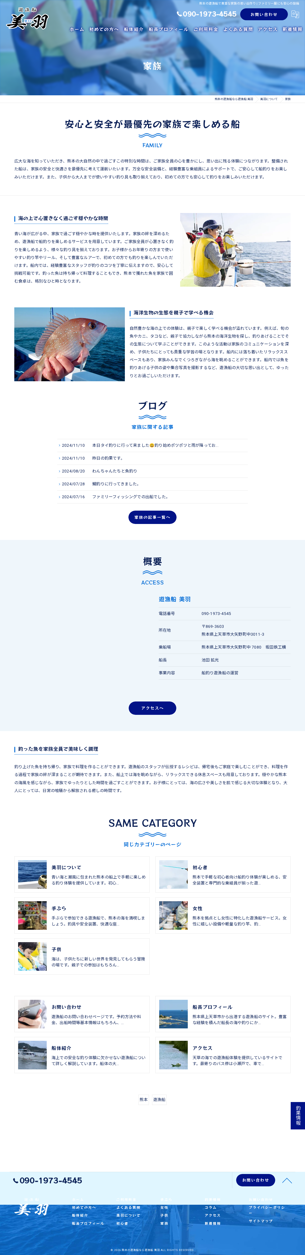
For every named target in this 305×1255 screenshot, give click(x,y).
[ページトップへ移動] (287, 1180)
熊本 (144, 1099)
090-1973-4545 (216, 613)
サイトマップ (261, 1220)
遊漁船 (159, 1099)
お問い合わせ (264, 14)
